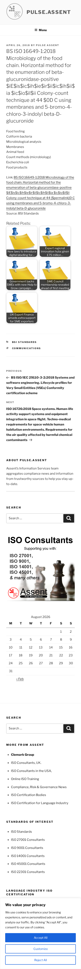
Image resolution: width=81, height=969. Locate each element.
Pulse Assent (47, 45)
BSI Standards (24, 342)
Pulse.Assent (49, 12)
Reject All (40, 960)
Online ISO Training (25, 779)
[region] (40, 933)
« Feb (20, 679)
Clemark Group (22, 755)
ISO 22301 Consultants (28, 872)
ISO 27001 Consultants (28, 840)
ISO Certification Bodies (28, 795)
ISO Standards (21, 832)
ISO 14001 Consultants (28, 856)
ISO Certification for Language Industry (39, 803)
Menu (43, 30)
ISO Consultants (23, 763)
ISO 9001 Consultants (27, 848)
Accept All (40, 937)
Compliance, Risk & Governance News (39, 787)
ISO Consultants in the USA (31, 771)
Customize (40, 949)
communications (26, 348)
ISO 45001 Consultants (28, 864)
